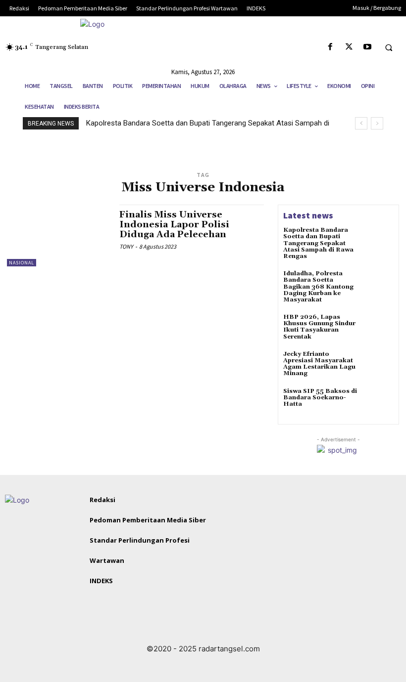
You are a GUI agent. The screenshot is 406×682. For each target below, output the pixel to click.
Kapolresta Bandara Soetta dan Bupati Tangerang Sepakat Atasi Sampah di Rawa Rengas (318, 243)
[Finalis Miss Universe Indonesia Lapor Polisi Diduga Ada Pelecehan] (58, 235)
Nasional (21, 262)
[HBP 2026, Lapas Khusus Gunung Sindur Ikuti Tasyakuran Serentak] (379, 328)
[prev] (361, 123)
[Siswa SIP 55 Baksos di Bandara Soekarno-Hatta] (379, 402)
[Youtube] (367, 47)
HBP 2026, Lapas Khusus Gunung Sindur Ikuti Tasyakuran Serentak (319, 327)
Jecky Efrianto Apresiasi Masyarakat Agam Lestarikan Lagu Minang (319, 364)
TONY (126, 246)
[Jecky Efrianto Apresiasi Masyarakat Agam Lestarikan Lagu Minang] (379, 365)
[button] (388, 47)
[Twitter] (348, 47)
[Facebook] (330, 47)
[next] (377, 123)
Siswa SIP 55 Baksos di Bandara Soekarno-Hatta (320, 397)
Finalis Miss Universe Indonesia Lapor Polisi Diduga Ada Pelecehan (174, 224)
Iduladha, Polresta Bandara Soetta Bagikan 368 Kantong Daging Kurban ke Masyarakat (318, 286)
